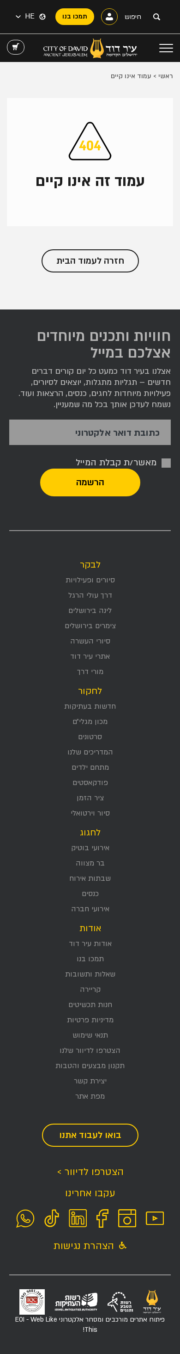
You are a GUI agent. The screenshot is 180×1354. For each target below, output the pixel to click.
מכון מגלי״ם (90, 722)
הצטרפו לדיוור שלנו (90, 1050)
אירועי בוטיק (90, 848)
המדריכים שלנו (90, 752)
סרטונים (90, 737)
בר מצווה (90, 863)
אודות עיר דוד (90, 944)
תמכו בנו (90, 959)
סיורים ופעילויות (90, 580)
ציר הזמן (90, 798)
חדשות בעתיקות (90, 706)
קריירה (90, 989)
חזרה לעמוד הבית (90, 261)
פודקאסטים (90, 783)
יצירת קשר (90, 1081)
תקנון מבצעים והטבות (90, 1066)
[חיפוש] (156, 16)
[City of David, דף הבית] (90, 48)
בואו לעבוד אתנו (90, 1135)
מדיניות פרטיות (90, 1020)
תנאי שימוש (90, 1035)
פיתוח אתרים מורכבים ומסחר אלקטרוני (90, 1324)
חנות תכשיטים (90, 1005)
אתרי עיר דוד (90, 656)
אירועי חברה (90, 909)
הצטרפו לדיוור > (90, 1172)
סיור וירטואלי (90, 813)
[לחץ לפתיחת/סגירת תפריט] (166, 48)
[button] (25, 17)
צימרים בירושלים (90, 626)
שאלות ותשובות (90, 974)
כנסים (90, 894)
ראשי (165, 76)
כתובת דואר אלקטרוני (117, 433)
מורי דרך (90, 672)
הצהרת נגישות (85, 1246)
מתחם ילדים (90, 767)
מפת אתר (90, 1096)
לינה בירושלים (90, 611)
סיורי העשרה (90, 641)
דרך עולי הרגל (90, 595)
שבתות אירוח (90, 878)
